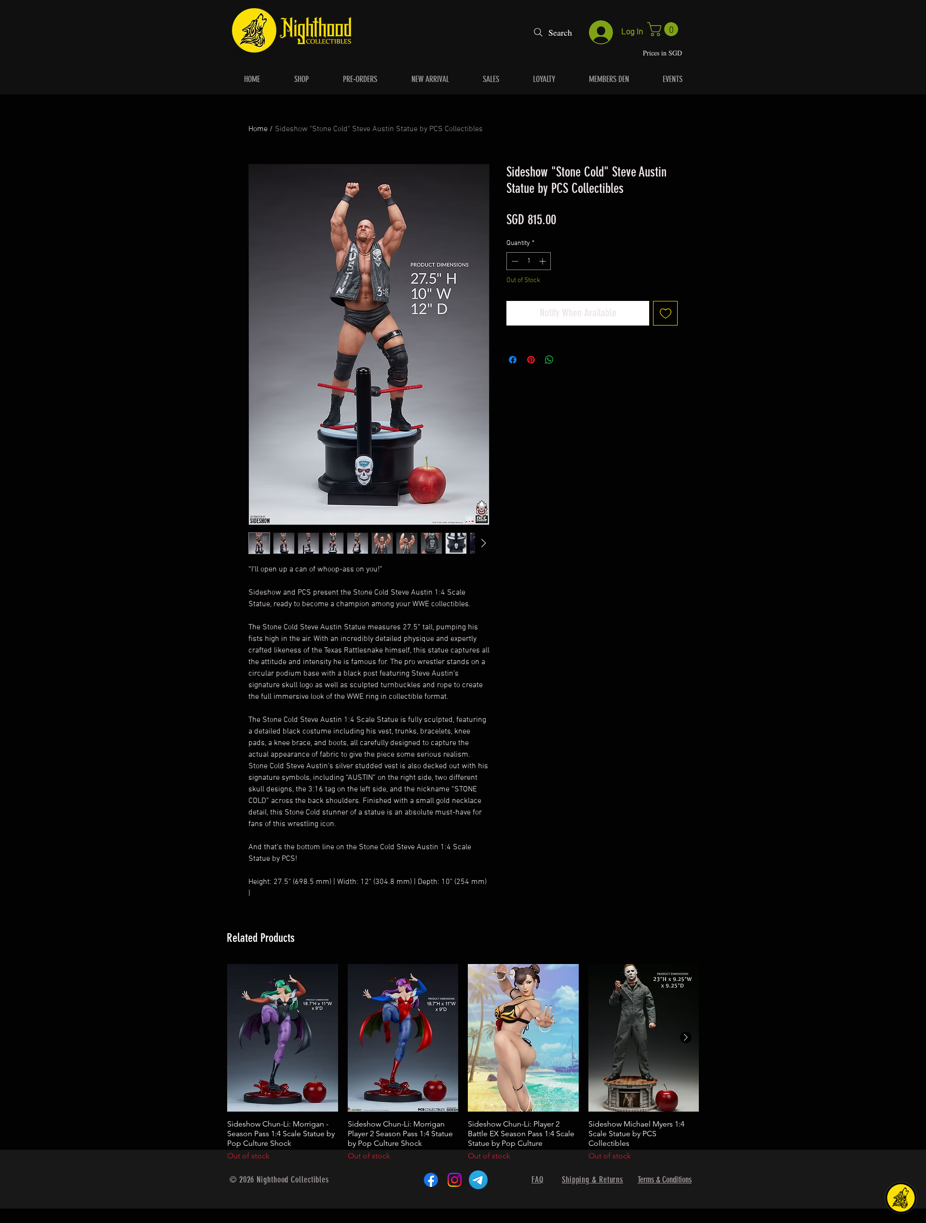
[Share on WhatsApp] (549, 360)
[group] (463, 1063)
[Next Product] (686, 1037)
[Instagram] (454, 1179)
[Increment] (543, 261)
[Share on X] (567, 360)
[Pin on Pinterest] (531, 360)
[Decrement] (514, 261)
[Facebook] (431, 1179)
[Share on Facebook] (512, 360)
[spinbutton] (528, 261)
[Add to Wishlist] (665, 313)
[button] (664, 29)
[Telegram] (478, 1179)
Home (258, 129)
